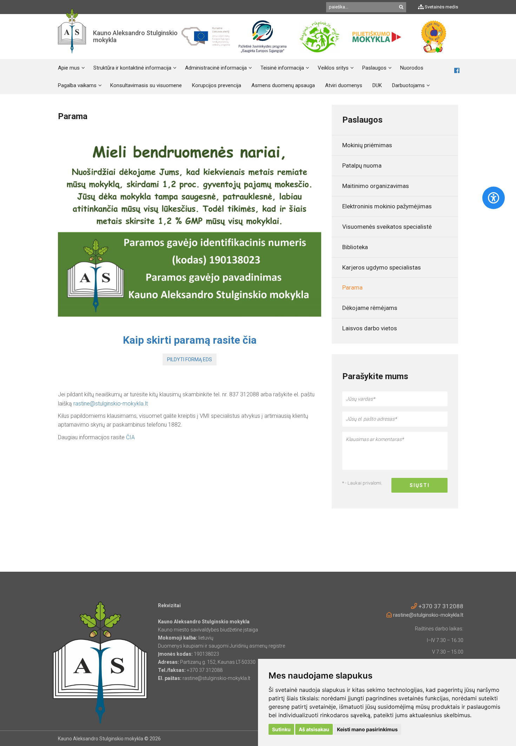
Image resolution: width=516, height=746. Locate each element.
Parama (352, 287)
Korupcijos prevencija (216, 85)
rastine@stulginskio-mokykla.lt (110, 403)
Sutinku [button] (281, 729)
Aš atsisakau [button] (314, 729)
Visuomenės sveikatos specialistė (387, 226)
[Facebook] (456, 71)
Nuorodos (411, 68)
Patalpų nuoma (362, 165)
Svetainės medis (441, 6)
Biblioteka (355, 247)
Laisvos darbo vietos (369, 328)
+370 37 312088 (440, 606)
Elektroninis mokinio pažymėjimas (387, 206)
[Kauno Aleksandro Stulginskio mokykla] (72, 36)
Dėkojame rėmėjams (369, 307)
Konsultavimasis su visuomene (146, 85)
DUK (377, 85)
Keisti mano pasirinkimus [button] (367, 729)
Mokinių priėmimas (367, 145)
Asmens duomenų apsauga (283, 85)
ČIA (130, 437)
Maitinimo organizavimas (375, 185)
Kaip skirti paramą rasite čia (190, 340)
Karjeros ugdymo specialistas (381, 267)
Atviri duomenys (343, 85)
